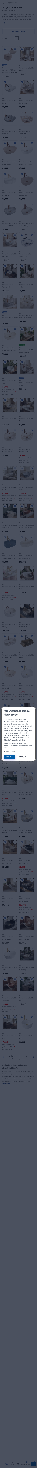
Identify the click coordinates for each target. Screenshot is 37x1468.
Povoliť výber (22, 757)
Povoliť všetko (9, 757)
